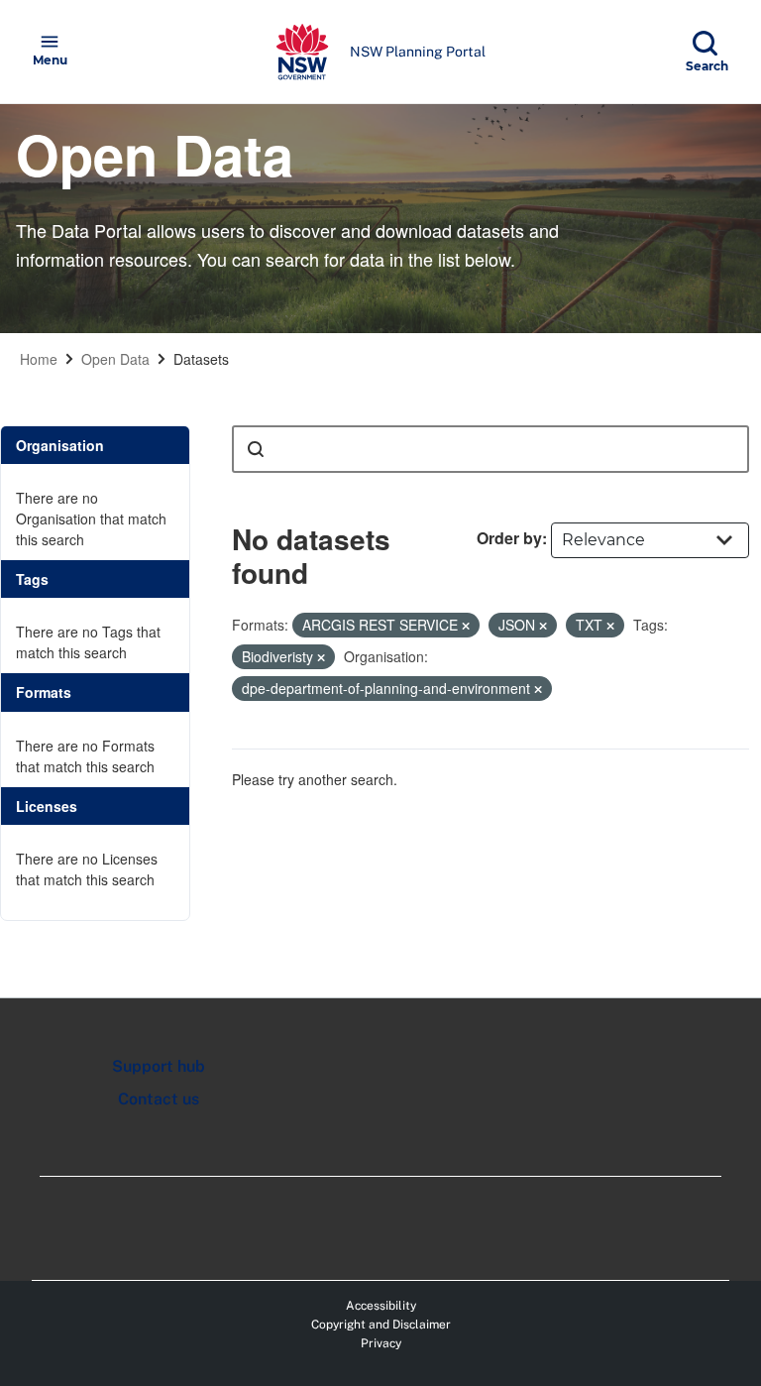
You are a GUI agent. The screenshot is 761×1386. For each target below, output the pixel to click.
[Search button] (255, 449)
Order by (509, 537)
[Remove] (466, 626)
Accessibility (381, 1306)
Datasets (201, 359)
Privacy (381, 1343)
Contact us (158, 1099)
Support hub (158, 1066)
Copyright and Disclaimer (381, 1324)
